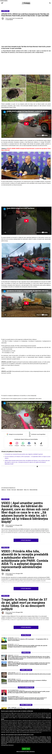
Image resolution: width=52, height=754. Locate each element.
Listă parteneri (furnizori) (7, 745)
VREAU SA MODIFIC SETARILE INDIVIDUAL (25, 751)
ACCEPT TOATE (26, 748)
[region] (26, 731)
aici (18, 727)
